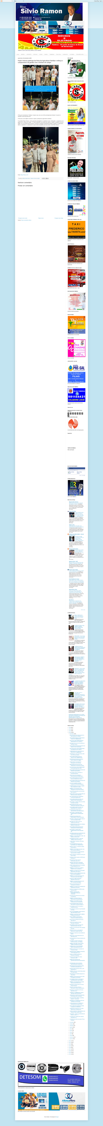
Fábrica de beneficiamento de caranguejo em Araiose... (75, 884)
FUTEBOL (72, 54)
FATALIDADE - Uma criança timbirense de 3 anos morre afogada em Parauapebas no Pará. (79, 638)
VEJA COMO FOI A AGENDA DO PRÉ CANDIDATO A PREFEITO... (77, 1006)
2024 (70, 730)
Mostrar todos (83, 609)
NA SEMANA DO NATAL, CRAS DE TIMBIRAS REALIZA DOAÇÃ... (76, 839)
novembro (72, 1022)
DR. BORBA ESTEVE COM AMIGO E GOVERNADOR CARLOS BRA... (77, 980)
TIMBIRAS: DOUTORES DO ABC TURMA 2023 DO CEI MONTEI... (76, 901)
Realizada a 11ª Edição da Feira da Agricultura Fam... (76, 990)
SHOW (45, 54)
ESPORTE (29, 54)
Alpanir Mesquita (72, 511)
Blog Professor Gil (24, 174)
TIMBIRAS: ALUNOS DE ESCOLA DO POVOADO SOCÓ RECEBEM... (77, 876)
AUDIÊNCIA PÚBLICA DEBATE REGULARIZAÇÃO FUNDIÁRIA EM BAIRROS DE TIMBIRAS (79, 648)
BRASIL (23, 54)
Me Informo (71, 599)
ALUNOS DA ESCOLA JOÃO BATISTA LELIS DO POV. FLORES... (77, 852)
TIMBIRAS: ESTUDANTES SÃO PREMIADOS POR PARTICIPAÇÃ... (77, 789)
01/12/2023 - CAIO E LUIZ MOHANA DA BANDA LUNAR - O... (77, 1014)
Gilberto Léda (71, 524)
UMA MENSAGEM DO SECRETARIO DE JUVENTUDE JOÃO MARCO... (77, 834)
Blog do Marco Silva (73, 589)
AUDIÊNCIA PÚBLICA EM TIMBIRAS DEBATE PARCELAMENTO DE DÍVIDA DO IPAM (79, 627)
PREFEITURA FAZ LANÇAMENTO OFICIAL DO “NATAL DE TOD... (76, 931)
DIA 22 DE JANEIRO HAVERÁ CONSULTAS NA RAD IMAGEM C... (77, 784)
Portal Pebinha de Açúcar (74, 579)
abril (71, 1033)
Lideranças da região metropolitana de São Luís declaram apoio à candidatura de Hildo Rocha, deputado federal (79, 538)
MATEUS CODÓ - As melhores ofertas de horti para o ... (77, 847)
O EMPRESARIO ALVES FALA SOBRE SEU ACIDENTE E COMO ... (77, 786)
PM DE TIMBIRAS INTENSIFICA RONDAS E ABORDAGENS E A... (76, 917)
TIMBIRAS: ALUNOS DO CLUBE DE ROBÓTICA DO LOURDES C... (76, 868)
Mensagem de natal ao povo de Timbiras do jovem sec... (76, 822)
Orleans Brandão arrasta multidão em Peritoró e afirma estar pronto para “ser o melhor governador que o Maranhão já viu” (79, 514)
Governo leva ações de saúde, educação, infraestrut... (75, 923)
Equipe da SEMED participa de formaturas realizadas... (76, 955)
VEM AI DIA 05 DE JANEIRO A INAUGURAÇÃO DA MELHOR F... (77, 776)
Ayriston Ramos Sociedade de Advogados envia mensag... (75, 762)
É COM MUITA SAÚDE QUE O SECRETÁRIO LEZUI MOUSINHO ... (77, 810)
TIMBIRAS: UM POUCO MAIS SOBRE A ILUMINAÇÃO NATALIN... (77, 915)
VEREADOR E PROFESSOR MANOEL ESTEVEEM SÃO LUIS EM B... (77, 996)
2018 (70, 1047)
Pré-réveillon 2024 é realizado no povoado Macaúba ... (76, 773)
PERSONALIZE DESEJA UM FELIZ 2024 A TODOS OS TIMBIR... (76, 760)
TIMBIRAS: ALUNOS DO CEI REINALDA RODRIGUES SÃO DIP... (77, 887)
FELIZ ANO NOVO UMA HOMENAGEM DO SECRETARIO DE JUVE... (77, 768)
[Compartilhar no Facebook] (46, 178)
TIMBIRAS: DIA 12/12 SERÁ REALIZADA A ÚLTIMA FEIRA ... (77, 972)
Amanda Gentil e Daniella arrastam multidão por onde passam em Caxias (79, 551)
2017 (70, 1049)
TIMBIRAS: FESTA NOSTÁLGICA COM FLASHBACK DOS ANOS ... (77, 977)
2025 (70, 729)
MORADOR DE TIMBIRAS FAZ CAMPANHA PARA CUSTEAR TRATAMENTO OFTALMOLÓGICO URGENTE (79, 659)
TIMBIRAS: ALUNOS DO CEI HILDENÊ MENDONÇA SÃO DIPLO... (77, 871)
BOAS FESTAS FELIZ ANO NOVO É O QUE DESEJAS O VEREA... (77, 736)
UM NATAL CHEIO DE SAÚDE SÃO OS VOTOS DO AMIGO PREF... (77, 819)
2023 (70, 732)
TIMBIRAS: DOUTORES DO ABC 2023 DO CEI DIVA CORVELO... (77, 850)
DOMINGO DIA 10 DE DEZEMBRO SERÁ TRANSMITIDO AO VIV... (76, 947)
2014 (70, 1054)
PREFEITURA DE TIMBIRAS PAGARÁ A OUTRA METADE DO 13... (77, 952)
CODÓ (40, 54)
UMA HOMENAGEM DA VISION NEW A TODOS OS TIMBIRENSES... (77, 738)
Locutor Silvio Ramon (72, 470)
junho (71, 1030)
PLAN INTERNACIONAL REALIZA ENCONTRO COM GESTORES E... (77, 904)
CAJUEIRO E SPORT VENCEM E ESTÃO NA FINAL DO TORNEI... (76, 941)
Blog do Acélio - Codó (73, 561)
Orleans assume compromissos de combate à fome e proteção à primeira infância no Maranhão (75, 602)
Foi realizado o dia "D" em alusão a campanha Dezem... (76, 907)
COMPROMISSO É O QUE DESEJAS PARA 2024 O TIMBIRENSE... (77, 752)
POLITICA (58, 54)
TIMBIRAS (52, 54)
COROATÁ (65, 54)
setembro (72, 1025)
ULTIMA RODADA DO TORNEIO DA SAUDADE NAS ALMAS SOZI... (76, 1004)
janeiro (71, 1038)
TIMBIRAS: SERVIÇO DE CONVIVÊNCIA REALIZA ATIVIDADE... (75, 892)
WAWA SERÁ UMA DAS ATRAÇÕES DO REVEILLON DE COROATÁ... (77, 794)
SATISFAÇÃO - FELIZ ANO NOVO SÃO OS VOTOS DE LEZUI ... (77, 754)
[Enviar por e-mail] (42, 178)
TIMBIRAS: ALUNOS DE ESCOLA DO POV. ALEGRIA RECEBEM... (77, 882)
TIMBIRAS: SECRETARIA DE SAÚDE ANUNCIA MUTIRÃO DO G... (77, 982)
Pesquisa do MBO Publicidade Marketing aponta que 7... (75, 879)
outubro (71, 1023)
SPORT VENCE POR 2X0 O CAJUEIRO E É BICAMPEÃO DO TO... (77, 866)
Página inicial (41, 218)
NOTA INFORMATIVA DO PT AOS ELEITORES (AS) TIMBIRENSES (76, 844)
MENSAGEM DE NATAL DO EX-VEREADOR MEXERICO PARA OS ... (77, 805)
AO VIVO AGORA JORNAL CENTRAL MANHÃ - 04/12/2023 (77, 998)
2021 (70, 1042)
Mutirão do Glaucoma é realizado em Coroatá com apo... (77, 949)
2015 (70, 1052)
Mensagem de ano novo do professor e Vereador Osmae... (77, 744)
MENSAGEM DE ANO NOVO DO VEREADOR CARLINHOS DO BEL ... (77, 765)
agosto (71, 1027)
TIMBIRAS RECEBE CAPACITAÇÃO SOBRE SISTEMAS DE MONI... (76, 944)
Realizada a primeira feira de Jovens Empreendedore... (77, 985)
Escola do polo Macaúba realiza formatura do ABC (76, 957)
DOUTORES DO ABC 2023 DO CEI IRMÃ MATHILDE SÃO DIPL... (76, 925)
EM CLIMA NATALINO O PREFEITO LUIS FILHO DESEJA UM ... (76, 797)
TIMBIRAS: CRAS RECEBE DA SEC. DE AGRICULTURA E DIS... (77, 836)
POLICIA (35, 54)
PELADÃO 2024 (79, 54)
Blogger (57, 1116)
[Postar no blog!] (44, 178)
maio (71, 1032)
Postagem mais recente (22, 218)
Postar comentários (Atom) (26, 220)
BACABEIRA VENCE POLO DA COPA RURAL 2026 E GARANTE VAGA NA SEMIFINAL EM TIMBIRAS (79, 706)
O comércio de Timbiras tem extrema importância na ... (77, 1017)
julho (71, 1028)
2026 (70, 727)
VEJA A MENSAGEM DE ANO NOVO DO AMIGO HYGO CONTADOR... (77, 746)
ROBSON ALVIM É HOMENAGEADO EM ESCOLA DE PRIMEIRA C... (77, 874)
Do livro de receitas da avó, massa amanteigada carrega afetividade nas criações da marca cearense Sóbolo (75, 591)
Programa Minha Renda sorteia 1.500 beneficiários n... (77, 969)
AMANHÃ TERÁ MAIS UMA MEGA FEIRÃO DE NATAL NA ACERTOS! (77, 863)
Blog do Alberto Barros (73, 501)
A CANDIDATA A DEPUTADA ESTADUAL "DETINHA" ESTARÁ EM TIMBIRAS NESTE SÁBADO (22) (79, 683)
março (71, 1035)
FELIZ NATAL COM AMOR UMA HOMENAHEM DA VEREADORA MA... (76, 813)
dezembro (72, 733)
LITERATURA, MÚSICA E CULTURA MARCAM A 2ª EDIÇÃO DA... (76, 1009)
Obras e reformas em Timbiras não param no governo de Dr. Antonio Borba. (78, 617)
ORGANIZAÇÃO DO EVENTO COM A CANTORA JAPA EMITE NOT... (77, 966)
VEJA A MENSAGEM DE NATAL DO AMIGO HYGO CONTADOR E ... (76, 800)
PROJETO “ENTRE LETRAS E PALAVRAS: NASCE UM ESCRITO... (77, 988)
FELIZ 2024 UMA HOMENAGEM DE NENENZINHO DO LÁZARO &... (76, 741)
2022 (70, 1040)
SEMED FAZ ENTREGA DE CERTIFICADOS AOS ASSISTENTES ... (77, 960)
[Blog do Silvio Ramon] (72, 473)
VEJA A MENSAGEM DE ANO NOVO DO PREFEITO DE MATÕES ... (77, 770)
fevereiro (71, 1037)
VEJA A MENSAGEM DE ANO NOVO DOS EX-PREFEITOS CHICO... (77, 778)
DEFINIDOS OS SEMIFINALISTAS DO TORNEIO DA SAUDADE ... (77, 1001)
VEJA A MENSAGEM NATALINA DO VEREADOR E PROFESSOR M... (76, 827)
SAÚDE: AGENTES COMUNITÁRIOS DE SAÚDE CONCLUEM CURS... (77, 1012)
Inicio (18, 54)
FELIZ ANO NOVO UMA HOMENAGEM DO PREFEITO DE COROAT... (77, 749)
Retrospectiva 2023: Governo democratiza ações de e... (75, 860)
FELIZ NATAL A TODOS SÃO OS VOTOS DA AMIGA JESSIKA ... (77, 802)
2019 (70, 1045)
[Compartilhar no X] (45, 178)
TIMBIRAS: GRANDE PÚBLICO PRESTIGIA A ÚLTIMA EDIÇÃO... (76, 899)
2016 (70, 1050)
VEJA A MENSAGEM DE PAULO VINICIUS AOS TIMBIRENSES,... (76, 757)
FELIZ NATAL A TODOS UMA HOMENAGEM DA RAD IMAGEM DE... (76, 830)
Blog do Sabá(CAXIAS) (73, 548)
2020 (70, 1044)
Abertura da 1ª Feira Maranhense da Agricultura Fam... (77, 936)
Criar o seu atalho (82, 475)
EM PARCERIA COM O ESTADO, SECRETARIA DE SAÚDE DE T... (76, 964)
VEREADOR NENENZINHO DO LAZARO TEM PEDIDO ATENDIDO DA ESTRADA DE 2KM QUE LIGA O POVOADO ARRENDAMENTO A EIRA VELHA (77, 716)
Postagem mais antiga (59, 218)
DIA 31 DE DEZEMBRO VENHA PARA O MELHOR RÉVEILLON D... (77, 912)
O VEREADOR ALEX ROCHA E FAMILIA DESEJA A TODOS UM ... (77, 825)
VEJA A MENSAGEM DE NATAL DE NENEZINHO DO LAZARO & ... (76, 808)
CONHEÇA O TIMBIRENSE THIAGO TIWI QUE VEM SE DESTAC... (76, 993)
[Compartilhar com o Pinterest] (48, 178)
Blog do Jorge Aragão (73, 569)
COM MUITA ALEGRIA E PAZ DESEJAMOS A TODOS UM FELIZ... (77, 817)
